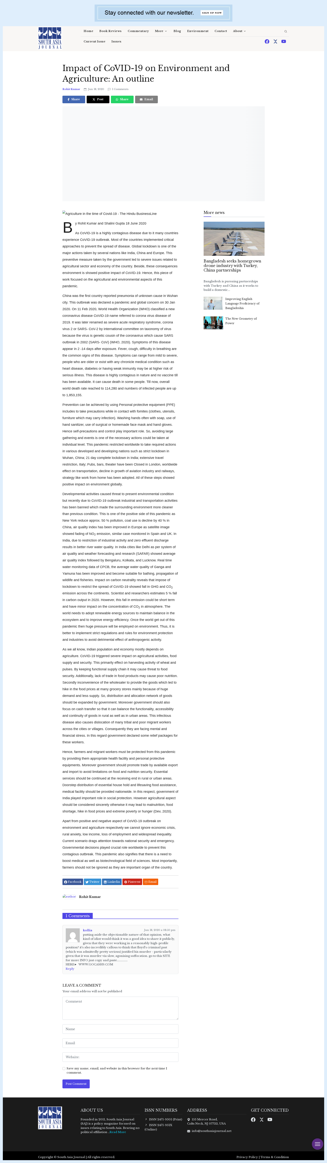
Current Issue (94, 41)
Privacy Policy (247, 1157)
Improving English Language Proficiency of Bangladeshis (242, 303)
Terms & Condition (274, 1157)
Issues (116, 41)
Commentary (138, 31)
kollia (87, 930)
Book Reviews (110, 31)
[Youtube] (283, 41)
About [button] (237, 31)
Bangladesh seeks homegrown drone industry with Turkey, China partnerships (232, 265)
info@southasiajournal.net (211, 1131)
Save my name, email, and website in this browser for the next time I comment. (117, 1071)
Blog (177, 31)
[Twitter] (275, 41)
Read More (118, 1132)
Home (88, 31)
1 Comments (119, 89)
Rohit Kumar (71, 89)
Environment (198, 31)
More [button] (159, 31)
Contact (221, 31)
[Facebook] (267, 41)
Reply (70, 968)
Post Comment (76, 1084)
